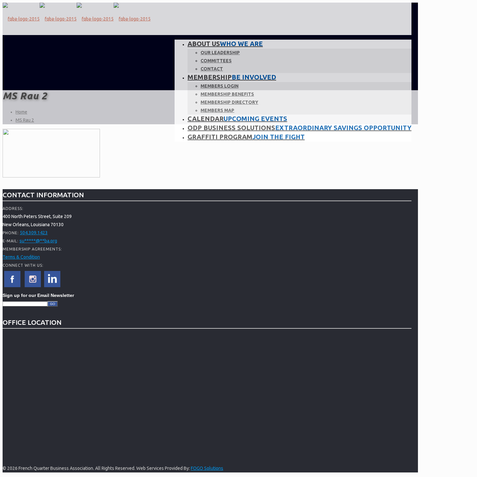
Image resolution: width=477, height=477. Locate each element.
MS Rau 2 (25, 120)
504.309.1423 (34, 232)
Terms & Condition (21, 257)
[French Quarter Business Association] (77, 19)
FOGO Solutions (207, 468)
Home (21, 112)
